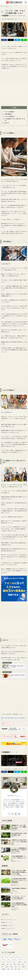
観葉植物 (4, 969)
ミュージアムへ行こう (10, 919)
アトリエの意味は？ (10, 111)
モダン (8, 962)
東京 (3, 966)
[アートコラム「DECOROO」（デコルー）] (14, 2)
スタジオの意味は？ (10, 116)
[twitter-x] (9, 814)
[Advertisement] (14, 88)
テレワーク (20, 959)
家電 (15, 964)
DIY (2, 957)
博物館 (3, 964)
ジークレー (14, 959)
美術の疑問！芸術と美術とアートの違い (17, 666)
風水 (19, 969)
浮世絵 (11, 966)
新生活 (18, 964)
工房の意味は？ (9, 114)
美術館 (23, 966)
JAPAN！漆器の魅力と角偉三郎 (17, 675)
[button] (4, 40)
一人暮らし (19, 962)
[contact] (19, 814)
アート (13, 752)
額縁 (16, 969)
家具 (11, 964)
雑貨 (12, 969)
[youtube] (15, 814)
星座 (23, 964)
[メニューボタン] (25, 2)
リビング (14, 962)
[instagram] (12, 814)
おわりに (7, 123)
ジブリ (8, 959)
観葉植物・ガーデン (9, 925)
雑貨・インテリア (9, 928)
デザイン (4, 962)
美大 (17, 752)
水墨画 (6, 966)
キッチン (4, 959)
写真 (25, 962)
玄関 (16, 966)
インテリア (12, 957)
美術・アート (5, 15)
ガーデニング (19, 957)
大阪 (7, 964)
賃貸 (8, 969)
